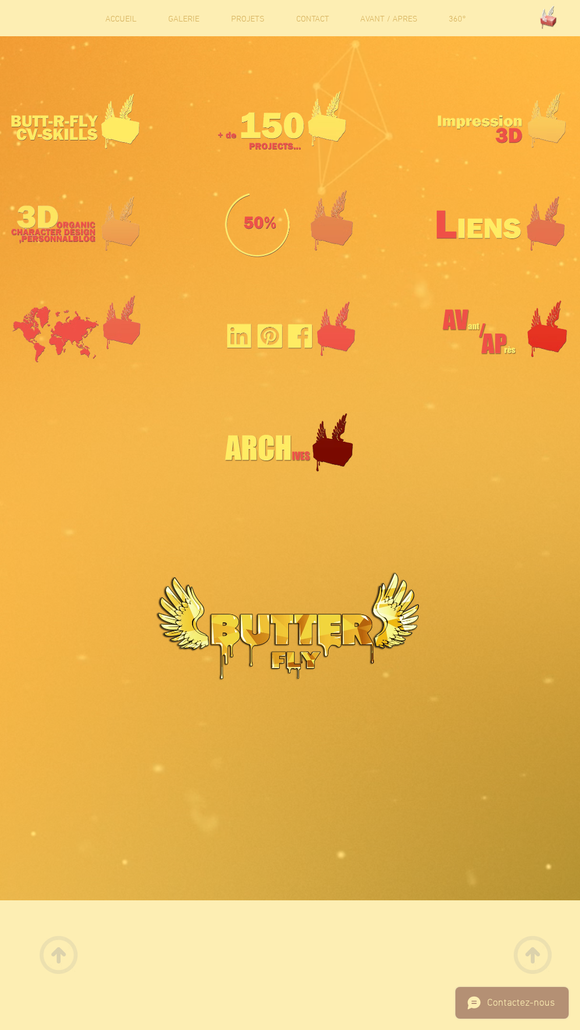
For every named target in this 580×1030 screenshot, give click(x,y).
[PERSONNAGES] (75, 223)
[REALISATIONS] (282, 120)
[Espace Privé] (291, 328)
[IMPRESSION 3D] (502, 120)
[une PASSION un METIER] (289, 223)
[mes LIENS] (501, 223)
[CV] (75, 121)
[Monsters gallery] (548, 19)
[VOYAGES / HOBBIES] (76, 328)
